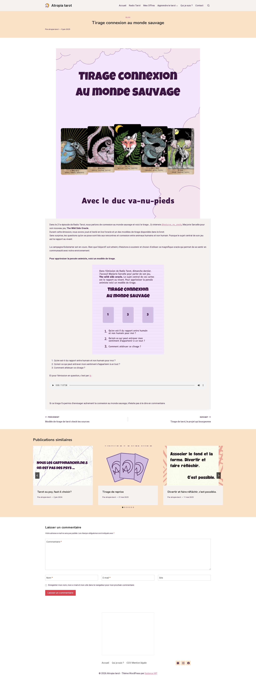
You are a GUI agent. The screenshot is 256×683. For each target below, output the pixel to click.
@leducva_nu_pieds (171, 224)
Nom (49, 577)
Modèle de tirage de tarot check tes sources (67, 419)
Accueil (122, 5)
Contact (199, 5)
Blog (128, 17)
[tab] (122, 507)
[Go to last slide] (37, 475)
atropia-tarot (53, 29)
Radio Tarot (135, 5)
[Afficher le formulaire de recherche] (208, 5)
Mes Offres (149, 5)
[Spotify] (178, 663)
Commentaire (54, 541)
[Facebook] (188, 663)
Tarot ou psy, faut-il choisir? (54, 492)
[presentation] (63, 466)
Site (161, 577)
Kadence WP (151, 673)
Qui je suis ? (187, 5)
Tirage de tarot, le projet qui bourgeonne (191, 419)
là (90, 375)
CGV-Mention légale (137, 662)
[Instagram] (183, 663)
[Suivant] (219, 475)
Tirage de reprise (113, 492)
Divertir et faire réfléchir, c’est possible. (191, 492)
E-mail (107, 577)
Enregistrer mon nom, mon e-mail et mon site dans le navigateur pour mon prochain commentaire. (91, 585)
